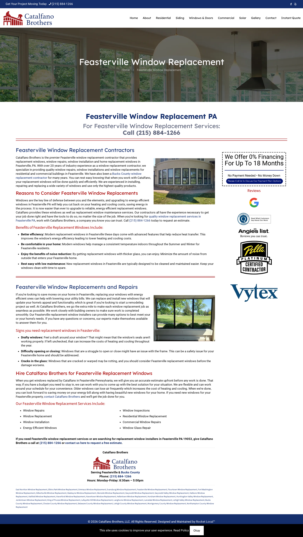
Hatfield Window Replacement (41, 496)
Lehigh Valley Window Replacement (188, 500)
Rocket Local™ (205, 521)
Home (126, 70)
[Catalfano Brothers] (29, 18)
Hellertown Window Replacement (132, 496)
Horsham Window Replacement (161, 496)
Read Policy (181, 530)
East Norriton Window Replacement (31, 489)
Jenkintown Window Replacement (31, 500)
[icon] (295, 4)
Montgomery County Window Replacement (166, 503)
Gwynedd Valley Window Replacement (172, 493)
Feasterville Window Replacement (152, 489)
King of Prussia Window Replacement (63, 500)
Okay (196, 530)
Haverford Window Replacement (70, 496)
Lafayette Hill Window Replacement (97, 500)
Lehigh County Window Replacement (130, 503)
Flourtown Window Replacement (182, 489)
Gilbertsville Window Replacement (51, 493)
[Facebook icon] (291, 4)
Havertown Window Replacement (101, 496)
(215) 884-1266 (62, 4)
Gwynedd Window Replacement (139, 493)
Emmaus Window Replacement (92, 489)
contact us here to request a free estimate (93, 443)
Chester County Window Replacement (60, 503)
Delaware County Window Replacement (95, 503)
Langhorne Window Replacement (128, 500)
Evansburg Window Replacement (121, 489)
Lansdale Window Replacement (158, 500)
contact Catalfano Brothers (62, 396)
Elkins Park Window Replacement (63, 489)
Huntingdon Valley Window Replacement (194, 496)
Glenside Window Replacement (110, 493)
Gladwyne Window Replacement (81, 493)
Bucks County (130, 472)
